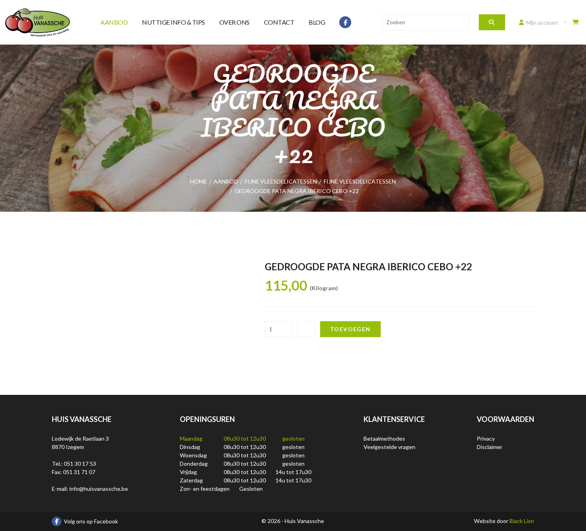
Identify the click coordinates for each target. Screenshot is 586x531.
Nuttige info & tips (173, 22)
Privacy (486, 438)
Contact (279, 22)
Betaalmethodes (384, 438)
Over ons (234, 22)
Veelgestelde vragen (389, 446)
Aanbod (114, 22)
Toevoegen (350, 329)
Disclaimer (489, 446)
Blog (317, 22)
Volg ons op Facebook (91, 521)
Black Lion (521, 520)
